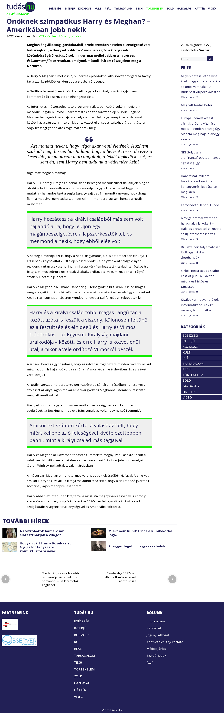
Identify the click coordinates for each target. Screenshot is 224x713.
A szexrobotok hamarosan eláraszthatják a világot (42, 533)
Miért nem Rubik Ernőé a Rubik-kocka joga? (140, 533)
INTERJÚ (69, 8)
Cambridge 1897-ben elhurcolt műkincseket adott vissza (120, 577)
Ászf (150, 662)
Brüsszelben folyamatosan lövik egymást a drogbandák (201, 252)
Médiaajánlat (156, 649)
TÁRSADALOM (123, 8)
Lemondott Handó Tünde (200, 205)
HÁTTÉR (199, 8)
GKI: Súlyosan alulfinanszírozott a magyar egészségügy (201, 157)
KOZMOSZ (84, 8)
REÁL (108, 8)
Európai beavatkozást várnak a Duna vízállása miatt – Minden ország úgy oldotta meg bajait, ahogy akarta (201, 128)
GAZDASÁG (184, 8)
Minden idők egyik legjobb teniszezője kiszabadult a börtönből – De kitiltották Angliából (60, 579)
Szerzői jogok (156, 655)
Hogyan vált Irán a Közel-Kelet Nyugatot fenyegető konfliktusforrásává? (45, 547)
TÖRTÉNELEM (154, 8)
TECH (139, 8)
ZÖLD (170, 8)
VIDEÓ (212, 8)
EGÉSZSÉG (55, 8)
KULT (98, 8)
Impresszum (156, 621)
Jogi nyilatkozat (158, 635)
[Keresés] (210, 58)
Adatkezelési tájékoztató (165, 642)
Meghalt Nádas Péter (196, 105)
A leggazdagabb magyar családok (136, 546)
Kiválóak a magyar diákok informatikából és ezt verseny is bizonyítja (200, 304)
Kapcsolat (154, 628)
